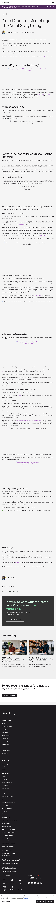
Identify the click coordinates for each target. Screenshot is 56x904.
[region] (28, 899)
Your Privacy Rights (6, 901)
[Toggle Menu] (53, 2)
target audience (24, 53)
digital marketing (47, 56)
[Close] (53, 895)
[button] (2, 591)
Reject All (50, 901)
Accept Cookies (40, 901)
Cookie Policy (26, 898)
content (17, 562)
